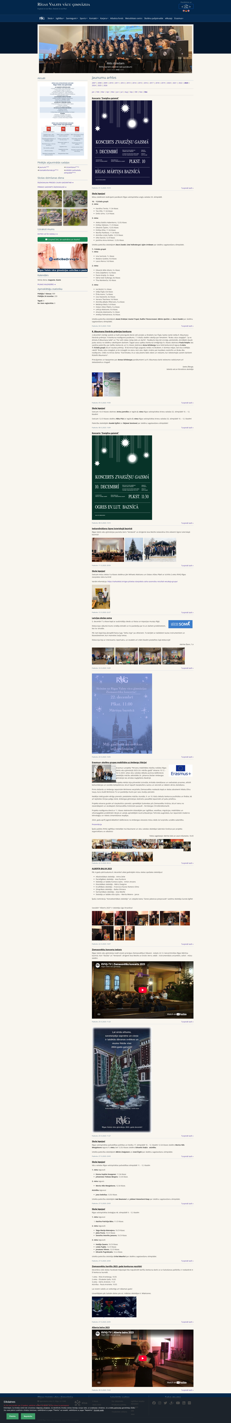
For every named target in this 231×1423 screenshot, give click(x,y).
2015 (140, 83)
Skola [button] (50, 18)
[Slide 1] (109, 69)
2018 (157, 83)
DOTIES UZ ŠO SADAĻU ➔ (48, 234)
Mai (112, 92)
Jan (93, 92)
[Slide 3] (117, 69)
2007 (94, 83)
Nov (140, 92)
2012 (123, 83)
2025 (100, 85)
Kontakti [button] (93, 18)
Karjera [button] (103, 18)
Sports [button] (83, 18)
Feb (97, 92)
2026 (105, 85)
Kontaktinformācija (48, 170)
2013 (128, 83)
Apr (107, 92)
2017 (152, 83)
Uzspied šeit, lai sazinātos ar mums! (63, 239)
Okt (136, 92)
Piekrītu (12, 1416)
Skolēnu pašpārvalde (153, 18)
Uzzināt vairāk (99, 1410)
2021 (175, 83)
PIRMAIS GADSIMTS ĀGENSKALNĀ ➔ (52, 187)
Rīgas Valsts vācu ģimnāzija (64, 4)
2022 (180, 83)
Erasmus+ (178, 18)
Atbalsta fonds (116, 18)
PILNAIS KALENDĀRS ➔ (47, 284)
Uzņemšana (72, 167)
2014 (134, 83)
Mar (102, 92)
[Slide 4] (122, 69)
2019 (163, 83)
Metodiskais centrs (133, 18)
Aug (126, 92)
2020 (169, 83)
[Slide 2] (113, 69)
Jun (117, 92)
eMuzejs (168, 18)
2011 (117, 83)
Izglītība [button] (59, 18)
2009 (105, 83)
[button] (186, 6)
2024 (94, 85)
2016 (146, 83)
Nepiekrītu (28, 1416)
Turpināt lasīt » (187, 188)
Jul (122, 92)
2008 (100, 83)
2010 (111, 83)
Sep (131, 92)
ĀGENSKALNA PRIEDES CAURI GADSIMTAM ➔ (56, 182)
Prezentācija (97, 824)
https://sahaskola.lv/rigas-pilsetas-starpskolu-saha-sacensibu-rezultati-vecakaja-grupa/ (142, 581)
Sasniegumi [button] (71, 18)
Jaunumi (44, 167)
